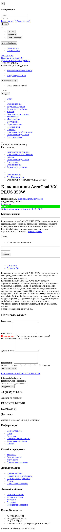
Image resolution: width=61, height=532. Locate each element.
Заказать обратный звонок (19, 70)
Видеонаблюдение (16, 106)
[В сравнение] (5, 252)
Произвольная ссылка (17, 462)
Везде (9, 99)
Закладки (11, 499)
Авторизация (13, 50)
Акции (10, 481)
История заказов (15, 497)
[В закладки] (2, 252)
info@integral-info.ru (16, 75)
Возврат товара (14, 431)
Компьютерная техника (18, 114)
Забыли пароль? (22, 21)
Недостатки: (7, 363)
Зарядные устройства (17, 109)
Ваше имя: (6, 321)
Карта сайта (12, 459)
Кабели (10, 111)
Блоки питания (14, 104)
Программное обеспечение (20, 132)
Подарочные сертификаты (19, 476)
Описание (12, 265)
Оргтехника (12, 122)
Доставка (12, 35)
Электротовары (14, 137)
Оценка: (5, 365)
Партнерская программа (18, 478)
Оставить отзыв (9, 368)
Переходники (13, 127)
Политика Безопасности (18, 438)
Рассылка (11, 502)
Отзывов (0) (12, 268)
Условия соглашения (17, 441)
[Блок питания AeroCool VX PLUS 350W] (22, 209)
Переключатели (14, 124)
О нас (9, 433)
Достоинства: (7, 350)
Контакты (11, 454)
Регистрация (7, 21)
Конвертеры (13, 116)
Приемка (11, 129)
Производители (14, 473)
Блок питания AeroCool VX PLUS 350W (20, 373)
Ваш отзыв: (6, 333)
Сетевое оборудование (18, 134)
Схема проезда (14, 38)
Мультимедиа (13, 119)
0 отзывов (6, 204)
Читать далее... (35, 231)
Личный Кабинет (15, 494)
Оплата (11, 32)
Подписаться (7, 387)
